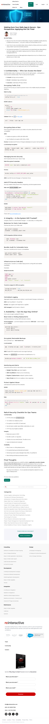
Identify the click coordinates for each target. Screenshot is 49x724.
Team (6, 641)
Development (7, 568)
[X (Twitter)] (13, 714)
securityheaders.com (15, 213)
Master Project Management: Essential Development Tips (18, 521)
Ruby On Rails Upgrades (9, 580)
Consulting (7, 547)
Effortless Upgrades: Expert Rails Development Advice (18, 509)
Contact (4, 719)
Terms (30, 719)
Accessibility (18, 719)
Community (8, 645)
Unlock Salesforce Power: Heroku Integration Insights (18, 525)
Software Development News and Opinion (15, 513)
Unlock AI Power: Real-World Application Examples (17, 515)
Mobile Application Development (11, 577)
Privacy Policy (25, 719)
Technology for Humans (10, 517)
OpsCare (6, 613)
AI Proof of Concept (8, 564)
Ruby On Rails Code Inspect (10, 558)
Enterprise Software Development (12, 574)
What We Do (15, 1)
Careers (7, 649)
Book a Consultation (25, 535)
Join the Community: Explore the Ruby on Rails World (18, 511)
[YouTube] (17, 714)
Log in (42, 4)
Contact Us (30, 4)
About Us (14, 7)
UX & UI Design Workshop (10, 553)
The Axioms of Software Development (13, 497)
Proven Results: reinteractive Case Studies (14, 519)
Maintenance (7, 605)
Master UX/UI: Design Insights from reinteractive (16, 505)
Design (31, 547)
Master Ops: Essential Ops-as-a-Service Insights (16, 523)
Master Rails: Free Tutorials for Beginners (14, 501)
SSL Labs (20, 116)
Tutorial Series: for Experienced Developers (15, 503)
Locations (9, 719)
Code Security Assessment (10, 561)
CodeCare (6, 611)
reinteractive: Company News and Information (15, 499)
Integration (7, 586)
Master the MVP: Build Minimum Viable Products (16, 507)
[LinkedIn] (6, 714)
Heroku (5, 582)
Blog (21, 7)
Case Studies (15, 4)
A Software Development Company (12, 571)
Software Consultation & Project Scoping (13, 550)
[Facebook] (9, 714)
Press (13, 719)
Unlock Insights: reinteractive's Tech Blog (14, 495)
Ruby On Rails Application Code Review (13, 556)
